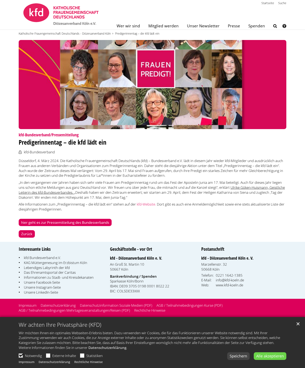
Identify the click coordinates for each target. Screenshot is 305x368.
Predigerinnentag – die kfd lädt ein (137, 33)
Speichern (238, 355)
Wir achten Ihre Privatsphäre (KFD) (60, 324)
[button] (272, 27)
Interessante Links (35, 249)
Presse (234, 26)
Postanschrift (212, 249)
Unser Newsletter (203, 26)
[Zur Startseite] (61, 15)
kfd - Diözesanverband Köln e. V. (136, 258)
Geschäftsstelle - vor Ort (131, 249)
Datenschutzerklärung (107, 347)
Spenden (256, 26)
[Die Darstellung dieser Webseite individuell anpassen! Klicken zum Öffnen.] (281, 27)
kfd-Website (146, 204)
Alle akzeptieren (270, 355)
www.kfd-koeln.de (229, 285)
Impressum (26, 362)
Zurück (26, 233)
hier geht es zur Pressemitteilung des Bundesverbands (65, 222)
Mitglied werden (163, 26)
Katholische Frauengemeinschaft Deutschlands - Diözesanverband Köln (65, 33)
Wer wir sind (128, 26)
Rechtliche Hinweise (88, 362)
